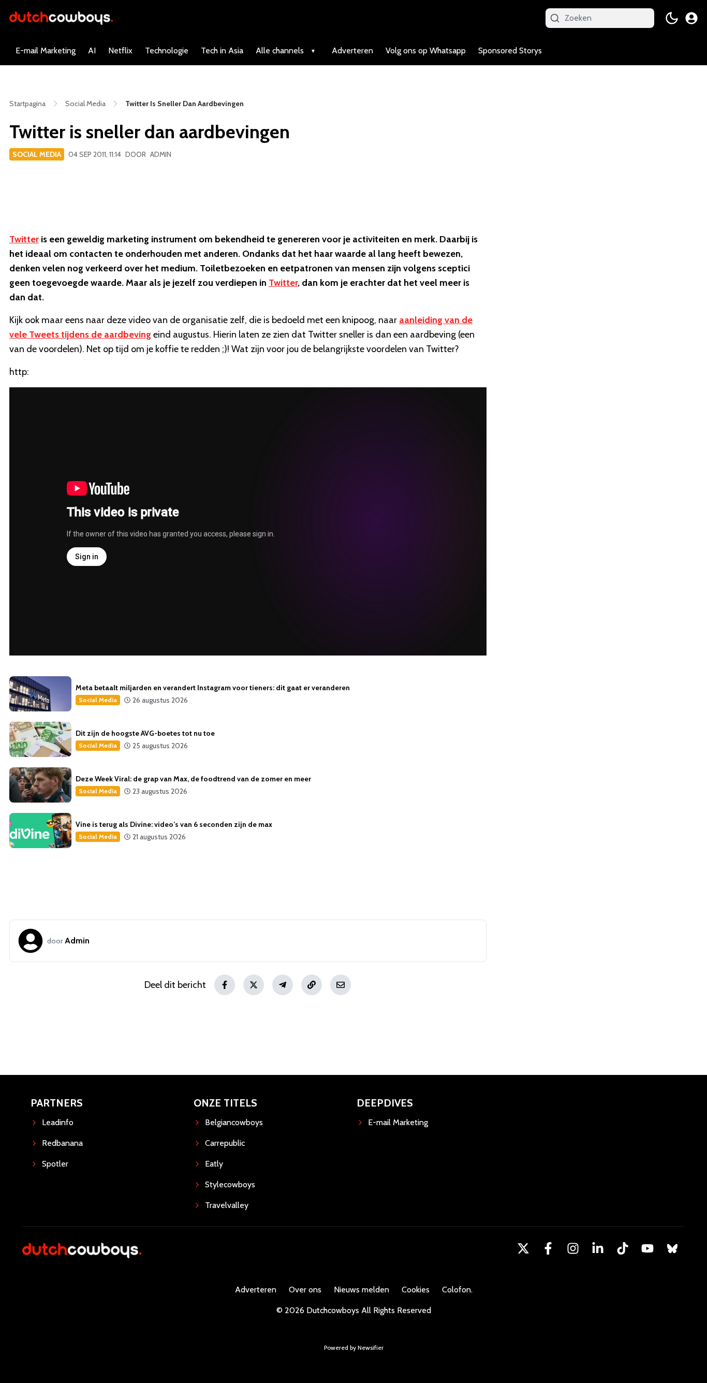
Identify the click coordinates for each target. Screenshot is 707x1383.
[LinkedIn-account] (598, 1248)
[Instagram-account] (573, 1248)
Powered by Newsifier (354, 1347)
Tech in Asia (222, 50)
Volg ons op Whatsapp (426, 50)
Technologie (166, 50)
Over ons (305, 1289)
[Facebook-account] (548, 1248)
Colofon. (457, 1289)
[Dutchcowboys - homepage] (61, 18)
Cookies (416, 1289)
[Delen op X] (253, 984)
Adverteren (352, 50)
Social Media (36, 154)
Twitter (24, 239)
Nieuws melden (361, 1289)
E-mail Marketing (46, 50)
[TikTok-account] (622, 1248)
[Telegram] (282, 984)
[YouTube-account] (647, 1248)
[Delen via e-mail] (340, 984)
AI (92, 50)
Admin (160, 154)
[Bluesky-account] (672, 1248)
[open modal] (691, 18)
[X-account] (523, 1248)
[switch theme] (672, 18)
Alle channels (280, 50)
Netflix (120, 50)
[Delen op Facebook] (224, 984)
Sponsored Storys (510, 50)
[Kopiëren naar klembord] (311, 984)
